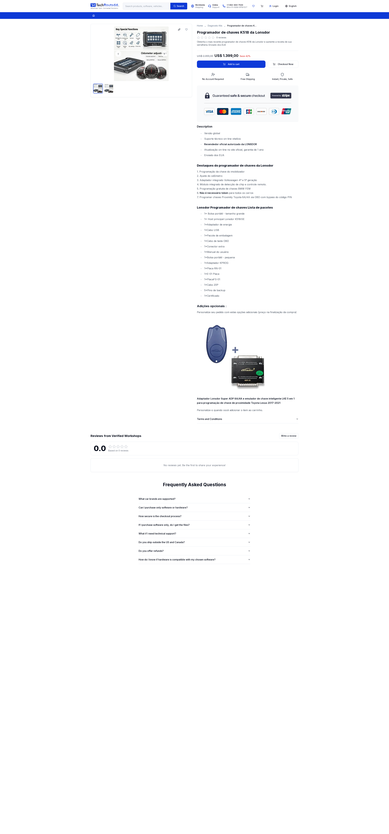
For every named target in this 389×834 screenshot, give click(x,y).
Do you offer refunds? (151, 550)
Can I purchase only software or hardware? (163, 507)
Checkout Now (285, 64)
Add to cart (233, 64)
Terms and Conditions (209, 418)
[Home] (94, 15)
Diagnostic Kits (215, 25)
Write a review (288, 435)
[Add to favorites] (186, 29)
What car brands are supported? (157, 498)
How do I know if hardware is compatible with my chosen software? (177, 559)
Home (200, 25)
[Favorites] (253, 6)
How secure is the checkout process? (160, 516)
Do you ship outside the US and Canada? (162, 542)
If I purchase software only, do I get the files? (164, 524)
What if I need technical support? (157, 533)
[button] (141, 53)
